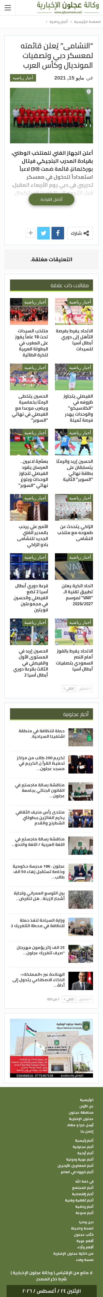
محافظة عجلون (81, 1112)
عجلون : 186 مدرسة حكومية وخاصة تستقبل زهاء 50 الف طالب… (39, 871)
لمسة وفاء (85, 1260)
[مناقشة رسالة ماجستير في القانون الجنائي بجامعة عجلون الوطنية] (80, 791)
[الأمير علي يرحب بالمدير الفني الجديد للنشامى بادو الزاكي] (29, 507)
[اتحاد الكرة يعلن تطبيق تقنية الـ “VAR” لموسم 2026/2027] (74, 566)
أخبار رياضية (23, 78)
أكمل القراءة (51, 199)
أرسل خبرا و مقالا (80, 1125)
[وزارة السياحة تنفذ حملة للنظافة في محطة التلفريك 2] (80, 927)
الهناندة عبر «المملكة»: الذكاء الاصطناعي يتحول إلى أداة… (38, 980)
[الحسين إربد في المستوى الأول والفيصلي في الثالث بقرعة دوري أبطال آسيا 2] (29, 631)
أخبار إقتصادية (83, 1194)
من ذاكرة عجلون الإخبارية (73, 1253)
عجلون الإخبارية (81, 1119)
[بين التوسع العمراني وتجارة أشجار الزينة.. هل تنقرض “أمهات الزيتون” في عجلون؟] (80, 900)
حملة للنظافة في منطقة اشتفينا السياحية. (42, 733)
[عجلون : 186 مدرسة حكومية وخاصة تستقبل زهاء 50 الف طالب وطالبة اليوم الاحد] (80, 873)
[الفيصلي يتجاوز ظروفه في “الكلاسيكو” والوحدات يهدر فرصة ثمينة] (74, 377)
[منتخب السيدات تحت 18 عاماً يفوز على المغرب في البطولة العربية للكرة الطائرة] (29, 311)
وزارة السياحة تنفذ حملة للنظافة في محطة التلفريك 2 (38, 923)
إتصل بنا (87, 1131)
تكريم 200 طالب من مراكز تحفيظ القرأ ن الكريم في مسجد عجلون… (41, 763)
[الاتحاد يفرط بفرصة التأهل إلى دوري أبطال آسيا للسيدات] (74, 311)
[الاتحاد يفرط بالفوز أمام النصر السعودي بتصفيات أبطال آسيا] (74, 631)
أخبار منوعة (85, 1213)
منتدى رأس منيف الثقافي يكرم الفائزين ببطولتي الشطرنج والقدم (40, 817)
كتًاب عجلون (84, 1234)
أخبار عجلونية (83, 1147)
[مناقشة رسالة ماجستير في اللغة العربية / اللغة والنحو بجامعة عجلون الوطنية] (80, 845)
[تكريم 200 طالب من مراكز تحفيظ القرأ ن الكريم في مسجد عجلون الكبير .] (80, 764)
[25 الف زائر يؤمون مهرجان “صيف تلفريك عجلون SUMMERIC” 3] (80, 954)
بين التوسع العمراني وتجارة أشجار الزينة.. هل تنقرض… (39, 895)
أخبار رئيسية (84, 1140)
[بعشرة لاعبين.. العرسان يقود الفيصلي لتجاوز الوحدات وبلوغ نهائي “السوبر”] (29, 442)
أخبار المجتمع (83, 1188)
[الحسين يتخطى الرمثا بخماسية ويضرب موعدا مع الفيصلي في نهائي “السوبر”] (29, 377)
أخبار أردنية (85, 1153)
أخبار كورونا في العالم (77, 1172)
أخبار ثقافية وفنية (79, 1200)
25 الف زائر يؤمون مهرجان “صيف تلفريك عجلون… (41, 950)
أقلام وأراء (85, 1247)
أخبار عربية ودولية (80, 1159)
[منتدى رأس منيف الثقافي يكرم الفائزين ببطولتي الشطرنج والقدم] (80, 819)
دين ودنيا (86, 1222)
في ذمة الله (84, 1181)
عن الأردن (86, 1106)
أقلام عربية (85, 1241)
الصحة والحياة (82, 1228)
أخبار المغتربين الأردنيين (76, 1166)
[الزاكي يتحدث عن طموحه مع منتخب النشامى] (74, 507)
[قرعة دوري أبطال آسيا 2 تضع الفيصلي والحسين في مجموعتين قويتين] (29, 566)
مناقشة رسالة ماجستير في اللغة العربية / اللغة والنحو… (38, 841)
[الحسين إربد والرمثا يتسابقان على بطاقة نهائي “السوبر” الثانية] (74, 442)
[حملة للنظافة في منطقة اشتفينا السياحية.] (80, 737)
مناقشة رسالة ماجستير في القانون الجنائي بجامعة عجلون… (40, 790)
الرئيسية (87, 1100)
